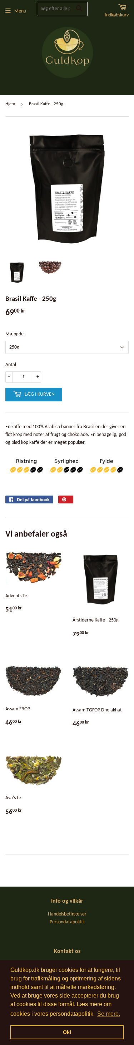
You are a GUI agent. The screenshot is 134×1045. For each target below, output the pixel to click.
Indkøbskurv (117, 15)
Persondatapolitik (67, 922)
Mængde (14, 334)
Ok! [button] (67, 1032)
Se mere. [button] (108, 1014)
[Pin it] (65, 499)
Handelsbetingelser (67, 914)
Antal (10, 364)
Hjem (10, 104)
